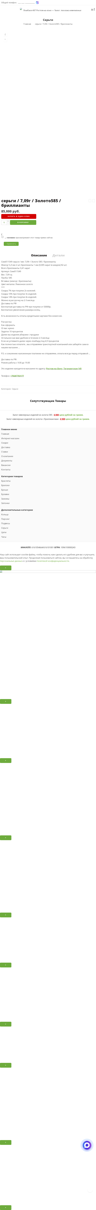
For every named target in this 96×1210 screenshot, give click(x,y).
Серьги (48, 20)
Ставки (4, 451)
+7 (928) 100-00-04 (26, 2)
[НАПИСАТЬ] (87, 1147)
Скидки (4, 442)
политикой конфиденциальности (53, 561)
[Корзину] (92, 10)
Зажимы (5, 498)
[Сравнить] (5, 40)
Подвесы (5, 523)
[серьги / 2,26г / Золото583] (93, 200)
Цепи (3, 532)
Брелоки (5, 485)
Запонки (5, 503)
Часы (3, 536)
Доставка (5, 447)
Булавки (5, 494)
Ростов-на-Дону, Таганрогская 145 (64, 368)
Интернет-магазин (10, 438)
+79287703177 (17, 375)
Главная (27, 24)
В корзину (23, 222)
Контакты (5, 469)
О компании (7, 456)
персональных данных (11, 561)
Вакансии (5, 465)
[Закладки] (94, 10)
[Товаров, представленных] (90, 1189)
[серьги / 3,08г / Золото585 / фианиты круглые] (90, 200)
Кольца (4, 514)
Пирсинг (5, 519)
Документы (6, 460)
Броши (4, 489)
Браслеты (5, 480)
